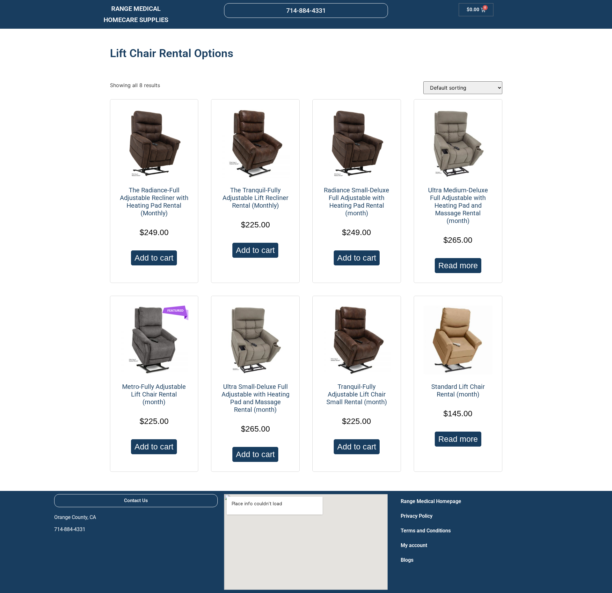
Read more (458, 265)
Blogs (407, 560)
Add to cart (154, 257)
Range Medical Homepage (431, 501)
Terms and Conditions (426, 531)
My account (414, 545)
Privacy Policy (417, 516)
